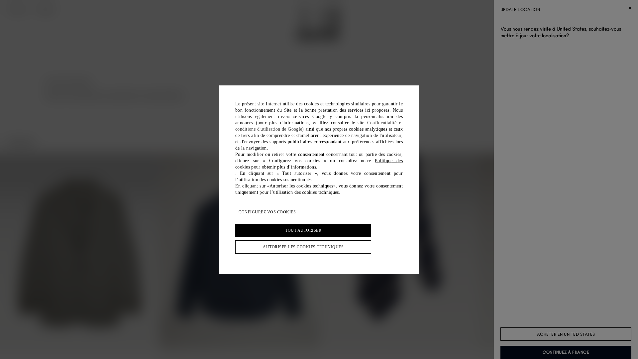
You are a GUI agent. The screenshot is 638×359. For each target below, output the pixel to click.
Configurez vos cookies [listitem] (267, 212)
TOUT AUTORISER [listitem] (303, 230)
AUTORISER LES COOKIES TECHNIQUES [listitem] (303, 247)
